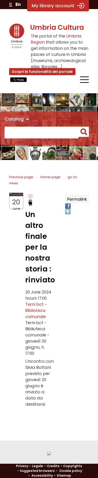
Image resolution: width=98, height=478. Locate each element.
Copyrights (72, 466)
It (10, 4)
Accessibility (42, 475)
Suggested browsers (37, 470)
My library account (53, 5)
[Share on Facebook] (68, 206)
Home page (50, 177)
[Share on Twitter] (68, 211)
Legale (37, 466)
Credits (53, 466)
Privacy (22, 466)
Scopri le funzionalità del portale (42, 71)
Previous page (21, 177)
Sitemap (64, 475)
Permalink (77, 199)
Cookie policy (70, 470)
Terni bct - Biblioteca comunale (36, 310)
